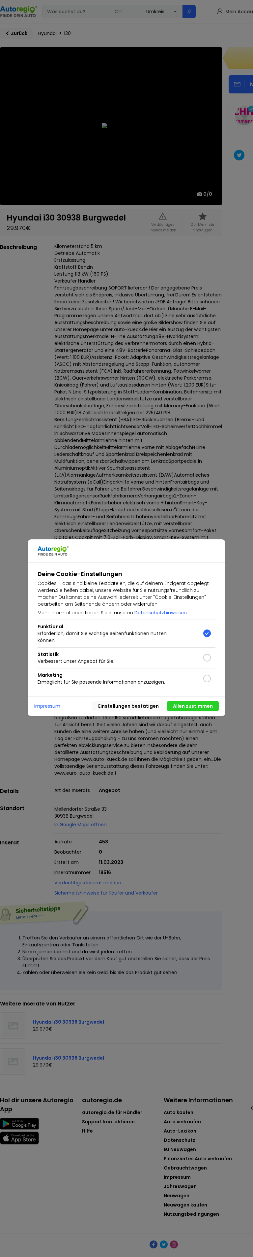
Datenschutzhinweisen (160, 612)
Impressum (47, 706)
